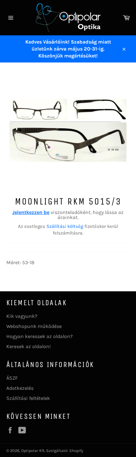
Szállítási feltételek (28, 398)
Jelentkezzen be (30, 212)
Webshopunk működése (34, 326)
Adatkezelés (20, 388)
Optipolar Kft (33, 450)
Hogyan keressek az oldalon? (39, 336)
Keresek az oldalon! (28, 346)
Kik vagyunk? (21, 316)
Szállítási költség (64, 226)
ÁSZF (12, 378)
